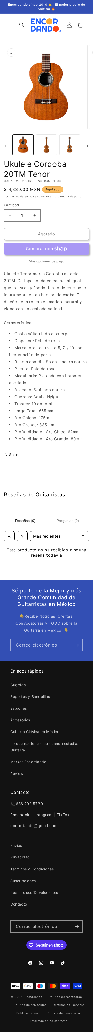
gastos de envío (21, 196)
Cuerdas (18, 685)
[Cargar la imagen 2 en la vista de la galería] (46, 144)
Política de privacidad (30, 1005)
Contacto (18, 904)
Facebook (19, 814)
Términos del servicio (68, 1005)
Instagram (43, 814)
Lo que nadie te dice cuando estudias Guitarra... (45, 746)
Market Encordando (28, 762)
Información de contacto (48, 1021)
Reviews (17, 773)
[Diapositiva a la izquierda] (5, 146)
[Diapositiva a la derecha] (87, 146)
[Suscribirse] (76, 645)
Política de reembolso (65, 997)
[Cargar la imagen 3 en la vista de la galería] (69, 144)
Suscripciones (23, 880)
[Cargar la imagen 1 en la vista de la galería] (23, 144)
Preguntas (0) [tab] (68, 520)
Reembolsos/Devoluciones (34, 892)
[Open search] (9, 536)
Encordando (34, 997)
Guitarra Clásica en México (34, 731)
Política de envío (29, 1013)
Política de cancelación (64, 1013)
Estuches (18, 708)
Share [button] (14, 454)
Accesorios (20, 720)
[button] (10, 25)
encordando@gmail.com (34, 825)
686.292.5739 (29, 803)
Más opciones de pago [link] (46, 261)
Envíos (16, 845)
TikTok (63, 814)
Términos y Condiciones (32, 869)
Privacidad (20, 857)
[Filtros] (22, 536)
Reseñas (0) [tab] (25, 520)
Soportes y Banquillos (30, 696)
